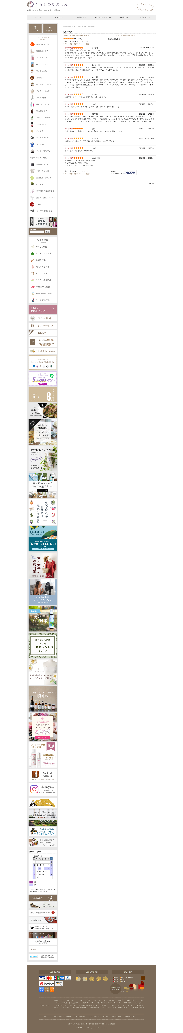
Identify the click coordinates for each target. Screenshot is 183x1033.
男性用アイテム (114, 1005)
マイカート (59, 17)
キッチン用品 (102, 1005)
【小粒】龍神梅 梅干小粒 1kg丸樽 (76, 35)
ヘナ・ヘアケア (98, 1000)
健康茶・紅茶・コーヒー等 (134, 1000)
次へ (71, 44)
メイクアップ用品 (84, 1000)
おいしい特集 (93, 1016)
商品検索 (33, 229)
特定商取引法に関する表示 (97, 1024)
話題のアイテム (58, 1000)
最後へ (88, 44)
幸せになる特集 (116, 1016)
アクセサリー (139, 1003)
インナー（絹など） (61, 1003)
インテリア (66, 1007)
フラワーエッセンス (114, 1003)
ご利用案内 (111, 1024)
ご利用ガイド (80, 17)
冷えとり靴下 (75, 1003)
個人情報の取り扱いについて (77, 1024)
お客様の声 (123, 17)
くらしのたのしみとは (102, 17)
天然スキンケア (71, 1000)
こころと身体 (104, 1016)
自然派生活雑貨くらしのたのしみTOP (74, 26)
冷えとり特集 (58, 1016)
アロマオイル (127, 1003)
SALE (109, 1007)
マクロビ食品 (110, 1000)
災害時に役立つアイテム (97, 1007)
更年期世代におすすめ (79, 1007)
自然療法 (120, 1000)
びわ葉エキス (101, 1003)
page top (151, 183)
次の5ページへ (79, 44)
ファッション (74, 1005)
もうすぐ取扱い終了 (121, 1007)
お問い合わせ (145, 17)
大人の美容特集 (80, 1016)
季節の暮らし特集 (130, 1016)
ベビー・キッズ (127, 1005)
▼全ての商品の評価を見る (125, 35)
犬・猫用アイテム (60, 1005)
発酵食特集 (68, 1016)
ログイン (38, 17)
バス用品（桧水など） (88, 1005)
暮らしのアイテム (88, 1003)
